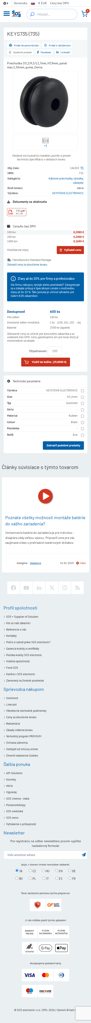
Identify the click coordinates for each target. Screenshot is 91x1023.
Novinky (11, 779)
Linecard (11, 704)
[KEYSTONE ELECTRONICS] (9, 563)
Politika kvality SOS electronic (24, 655)
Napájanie (35, 563)
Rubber (73, 416)
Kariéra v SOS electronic (20, 674)
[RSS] (77, 587)
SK (20, 871)
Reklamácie (13, 723)
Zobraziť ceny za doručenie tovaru (27, 264)
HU (47, 871)
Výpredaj (11, 792)
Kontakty (11, 636)
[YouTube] (26, 587)
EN (60, 871)
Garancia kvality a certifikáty (22, 648)
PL (34, 879)
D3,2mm (72, 397)
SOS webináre (14, 811)
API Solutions (14, 773)
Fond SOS (12, 668)
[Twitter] (52, 587)
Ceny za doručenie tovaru (21, 717)
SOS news (12, 818)
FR (73, 879)
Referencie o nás (16, 629)
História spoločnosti (18, 661)
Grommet (72, 403)
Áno (75, 435)
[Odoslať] (84, 854)
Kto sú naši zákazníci (18, 623)
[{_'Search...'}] (32, 14)
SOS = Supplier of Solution (22, 617)
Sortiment (12, 698)
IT (47, 879)
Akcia (9, 786)
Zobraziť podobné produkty (63, 445)
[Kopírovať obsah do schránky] (82, 168)
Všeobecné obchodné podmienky (26, 711)
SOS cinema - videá (17, 798)
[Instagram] (65, 587)
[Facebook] (13, 587)
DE (73, 871)
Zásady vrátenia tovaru (19, 730)
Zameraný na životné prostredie (25, 680)
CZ (34, 871)
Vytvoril (61, 1010)
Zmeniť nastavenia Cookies (22, 755)
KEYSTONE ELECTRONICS (67, 193)
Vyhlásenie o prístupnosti (21, 824)
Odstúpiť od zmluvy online (22, 749)
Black (74, 422)
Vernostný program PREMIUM (23, 736)
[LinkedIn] (39, 587)
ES (60, 879)
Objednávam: (38, 351)
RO (20, 879)
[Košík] (84, 14)
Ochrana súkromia (17, 743)
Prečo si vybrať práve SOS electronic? (28, 642)
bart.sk (73, 1010)
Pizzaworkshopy (15, 805)
